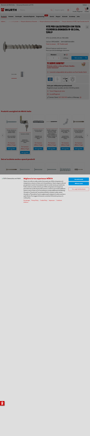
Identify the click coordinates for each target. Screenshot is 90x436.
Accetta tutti (79, 179)
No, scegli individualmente (78, 189)
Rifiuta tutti (79, 183)
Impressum (52, 200)
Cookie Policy (43, 200)
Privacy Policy (34, 200)
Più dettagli (27, 200)
